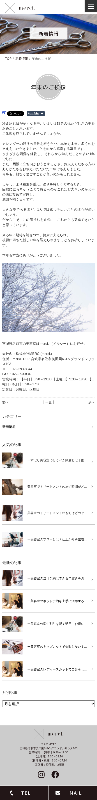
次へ (91, 402)
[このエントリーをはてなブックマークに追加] (4, 113)
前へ (5, 402)
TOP (8, 58)
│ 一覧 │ (48, 402)
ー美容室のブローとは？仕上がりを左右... (57, 539)
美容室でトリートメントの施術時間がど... (57, 486)
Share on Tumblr (36, 113)
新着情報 (21, 58)
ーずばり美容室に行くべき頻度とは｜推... (57, 460)
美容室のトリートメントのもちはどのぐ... (57, 513)
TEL (26, 792)
